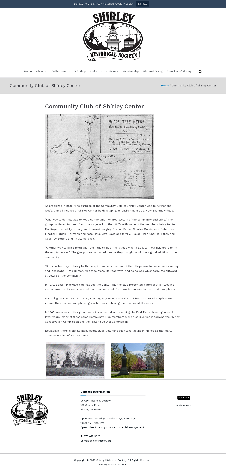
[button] (45, 71)
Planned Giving (153, 71)
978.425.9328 (92, 436)
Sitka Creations (117, 464)
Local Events (109, 71)
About (40, 71)
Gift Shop (80, 71)
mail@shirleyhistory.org (97, 440)
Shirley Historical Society (111, 460)
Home (28, 71)
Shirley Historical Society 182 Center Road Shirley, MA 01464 (96, 405)
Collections (59, 71)
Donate (142, 3)
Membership (131, 71)
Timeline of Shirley (179, 71)
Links (93, 71)
